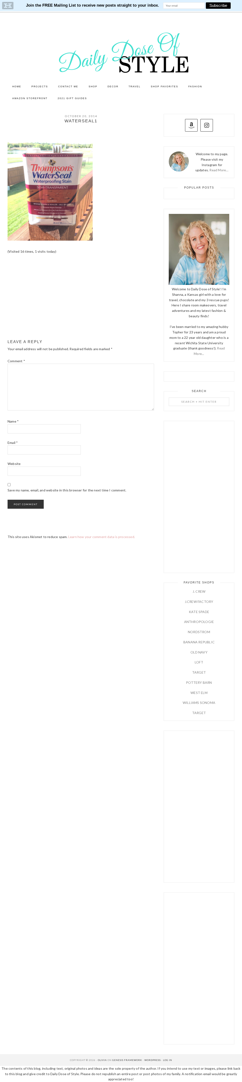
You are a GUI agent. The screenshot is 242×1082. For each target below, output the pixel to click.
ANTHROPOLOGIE (199, 622)
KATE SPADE (199, 612)
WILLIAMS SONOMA (199, 703)
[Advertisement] (81, 297)
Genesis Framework (127, 1060)
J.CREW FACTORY (199, 602)
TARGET (199, 672)
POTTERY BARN (199, 682)
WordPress (152, 1060)
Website (14, 464)
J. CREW (199, 591)
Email (13, 443)
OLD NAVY (198, 652)
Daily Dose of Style (121, 52)
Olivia (102, 1060)
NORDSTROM (199, 632)
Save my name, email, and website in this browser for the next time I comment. (67, 490)
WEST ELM (198, 693)
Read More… (218, 170)
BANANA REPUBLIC (199, 642)
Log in (167, 1060)
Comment (16, 361)
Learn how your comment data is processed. (101, 537)
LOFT (199, 662)
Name (13, 421)
